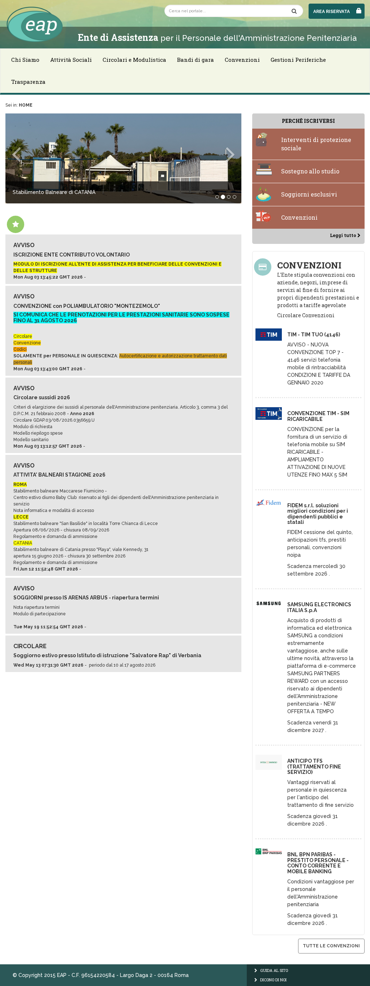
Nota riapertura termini (36, 607)
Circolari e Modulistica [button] (134, 59)
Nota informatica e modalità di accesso (53, 510)
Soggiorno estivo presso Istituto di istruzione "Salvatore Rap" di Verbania (107, 655)
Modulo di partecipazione (39, 613)
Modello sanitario (30, 439)
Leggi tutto (343, 235)
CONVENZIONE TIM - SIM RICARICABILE (318, 416)
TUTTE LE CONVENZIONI (331, 945)
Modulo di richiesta (32, 426)
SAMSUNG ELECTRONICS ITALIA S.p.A (319, 607)
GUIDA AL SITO (273, 970)
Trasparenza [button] (28, 81)
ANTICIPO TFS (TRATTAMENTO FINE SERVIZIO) (314, 766)
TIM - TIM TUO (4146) (313, 334)
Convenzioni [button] (242, 59)
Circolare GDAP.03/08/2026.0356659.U (54, 420)
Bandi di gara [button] (195, 59)
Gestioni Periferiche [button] (298, 59)
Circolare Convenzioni (306, 315)
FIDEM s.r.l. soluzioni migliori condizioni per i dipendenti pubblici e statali (317, 514)
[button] (23, 158)
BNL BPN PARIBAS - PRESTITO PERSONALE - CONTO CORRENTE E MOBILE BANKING (318, 863)
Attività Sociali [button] (71, 59)
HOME (26, 105)
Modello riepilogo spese (38, 433)
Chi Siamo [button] (25, 59)
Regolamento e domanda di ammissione (55, 536)
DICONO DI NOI (273, 979)
